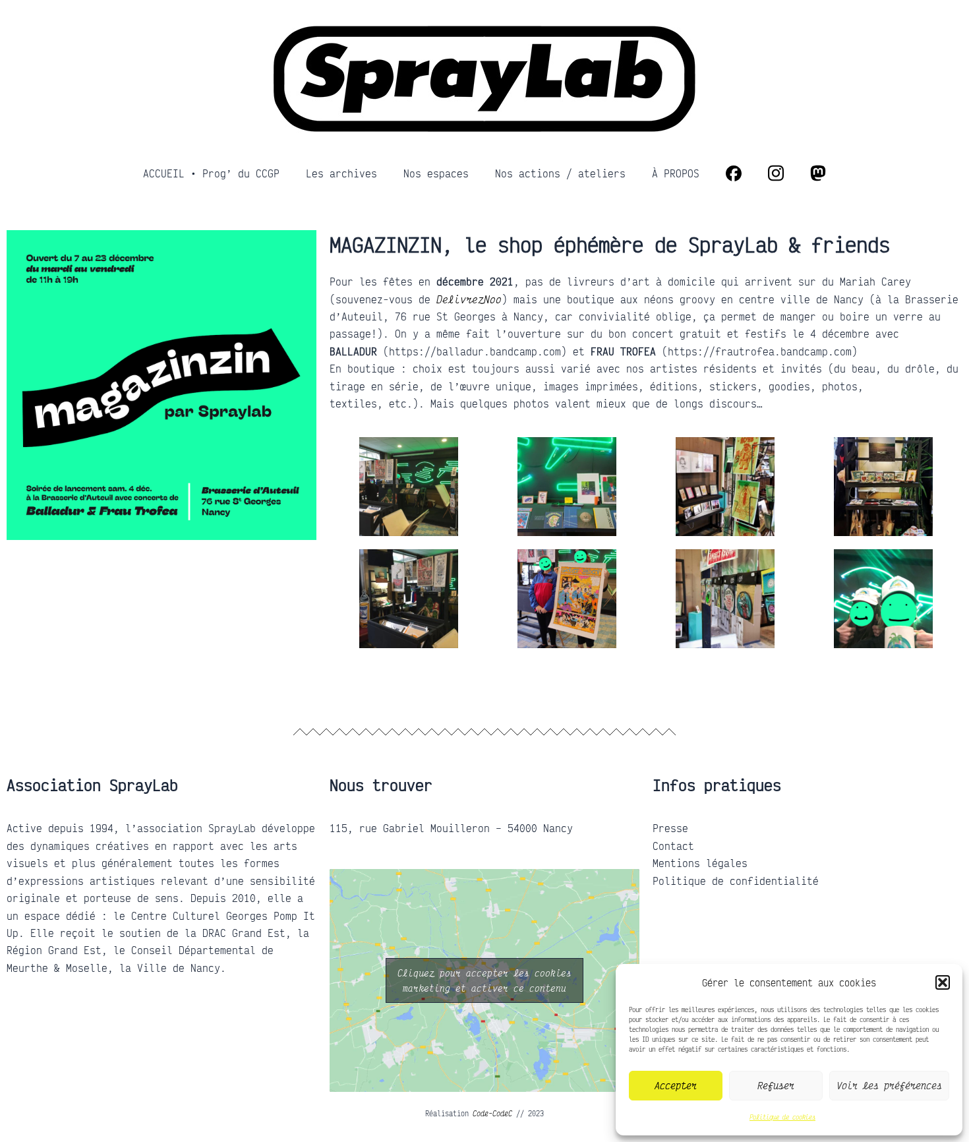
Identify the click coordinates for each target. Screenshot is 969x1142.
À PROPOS (675, 173)
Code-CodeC (492, 1113)
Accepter (676, 1085)
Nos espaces (436, 173)
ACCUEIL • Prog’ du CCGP (211, 173)
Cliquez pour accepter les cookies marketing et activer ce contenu (484, 980)
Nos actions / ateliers (560, 173)
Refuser (775, 1085)
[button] (942, 982)
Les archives (341, 173)
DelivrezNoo (469, 299)
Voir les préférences (889, 1085)
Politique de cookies (782, 1117)
